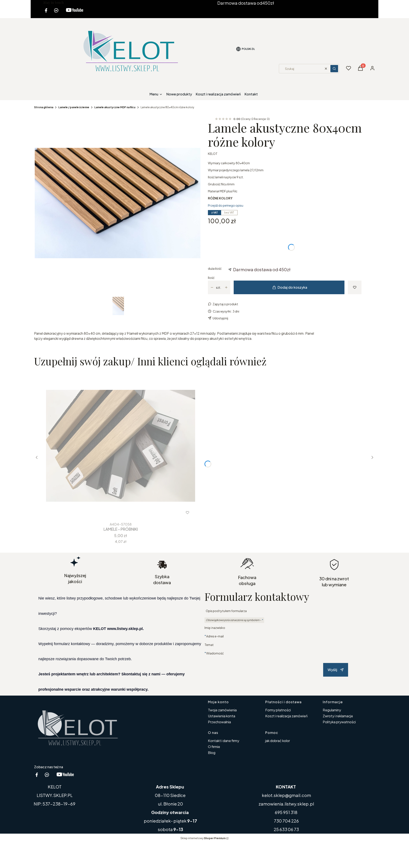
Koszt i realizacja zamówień (286, 716)
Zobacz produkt (115, 512)
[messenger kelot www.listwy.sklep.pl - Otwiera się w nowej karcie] (56, 13)
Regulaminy (332, 710)
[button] (334, 68)
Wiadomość (215, 653)
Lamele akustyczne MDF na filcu (114, 107)
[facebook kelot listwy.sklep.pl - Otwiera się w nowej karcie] (46, 13)
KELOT (212, 154)
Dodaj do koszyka (292, 287)
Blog (211, 752)
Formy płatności (278, 710)
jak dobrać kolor (277, 740)
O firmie (214, 746)
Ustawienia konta (221, 716)
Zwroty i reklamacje (338, 716)
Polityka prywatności (339, 722)
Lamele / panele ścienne (73, 107)
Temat (209, 645)
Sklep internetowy (203, 838)
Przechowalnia (219, 722)
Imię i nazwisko (214, 628)
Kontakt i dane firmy (223, 740)
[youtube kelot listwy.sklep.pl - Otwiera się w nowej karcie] (74, 13)
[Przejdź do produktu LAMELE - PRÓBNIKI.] (120, 445)
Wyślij (332, 669)
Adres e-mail (215, 636)
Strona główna (43, 107)
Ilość (211, 278)
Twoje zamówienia (222, 710)
